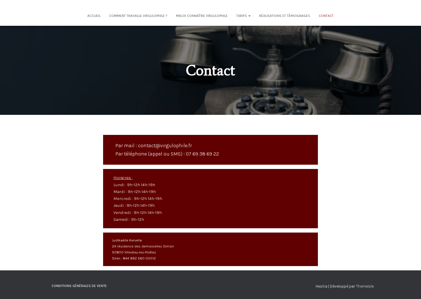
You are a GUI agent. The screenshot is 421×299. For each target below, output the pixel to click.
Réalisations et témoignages (284, 16)
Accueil (94, 16)
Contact (326, 16)
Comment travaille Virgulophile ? (138, 16)
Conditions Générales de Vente (79, 286)
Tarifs (242, 16)
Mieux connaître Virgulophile (202, 16)
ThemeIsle (365, 286)
